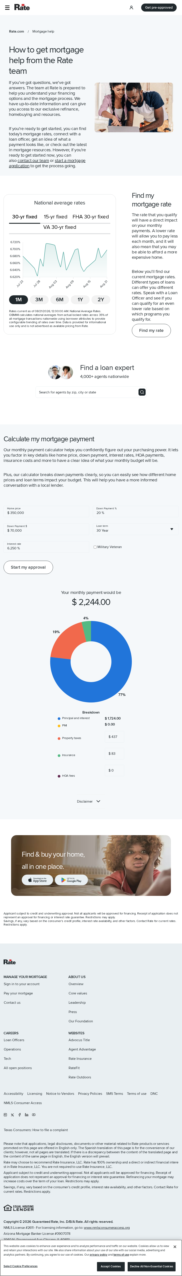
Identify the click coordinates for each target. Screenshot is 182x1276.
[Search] (142, 392)
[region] (91, 1258)
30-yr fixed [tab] (24, 217)
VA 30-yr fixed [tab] (59, 227)
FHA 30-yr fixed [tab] (91, 217)
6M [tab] (59, 299)
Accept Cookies (111, 1266)
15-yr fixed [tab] (55, 217)
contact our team (33, 160)
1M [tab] (18, 299)
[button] (7, 7)
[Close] (175, 1247)
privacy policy (98, 1255)
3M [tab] (39, 299)
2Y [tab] (101, 299)
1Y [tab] (80, 299)
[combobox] (135, 529)
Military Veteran (109, 547)
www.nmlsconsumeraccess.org (107, 1227)
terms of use (121, 1255)
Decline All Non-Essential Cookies (151, 1266)
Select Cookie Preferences (21, 1266)
